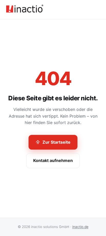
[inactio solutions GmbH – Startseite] (24, 9)
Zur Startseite (56, 142)
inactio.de (80, 227)
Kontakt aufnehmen (53, 160)
